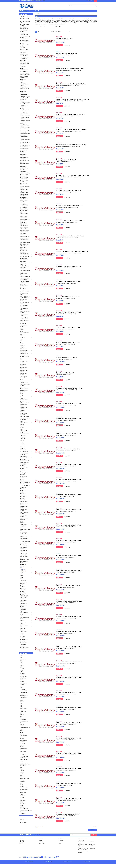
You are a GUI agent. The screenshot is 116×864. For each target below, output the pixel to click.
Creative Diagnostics (23, 695)
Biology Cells (22, 347)
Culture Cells (22, 387)
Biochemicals (22, 345)
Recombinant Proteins (24, 612)
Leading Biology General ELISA (24, 110)
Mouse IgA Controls (23, 553)
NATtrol (21, 558)
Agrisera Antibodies (23, 47)
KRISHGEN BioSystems (24, 692)
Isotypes (21, 521)
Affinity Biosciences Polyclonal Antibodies (24, 34)
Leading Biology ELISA (24, 105)
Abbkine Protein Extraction (24, 238)
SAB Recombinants (23, 622)
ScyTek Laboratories (23, 735)
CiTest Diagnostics (23, 740)
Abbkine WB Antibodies (24, 253)
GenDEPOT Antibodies (24, 76)
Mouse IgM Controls (23, 556)
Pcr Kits (21, 575)
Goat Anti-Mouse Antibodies (25, 484)
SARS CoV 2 (22, 623)
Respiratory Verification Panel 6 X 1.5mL (66, 160)
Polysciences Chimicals (24, 265)
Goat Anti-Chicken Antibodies (23, 478)
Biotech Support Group (24, 756)
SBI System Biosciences (24, 721)
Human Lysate (22, 498)
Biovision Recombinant (24, 353)
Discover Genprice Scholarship (83, 849)
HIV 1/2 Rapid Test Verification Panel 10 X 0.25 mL (68, 190)
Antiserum (22, 340)
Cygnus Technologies (23, 748)
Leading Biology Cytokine (24, 97)
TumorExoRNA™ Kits (23, 639)
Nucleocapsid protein (23, 561)
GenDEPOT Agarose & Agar (24, 74)
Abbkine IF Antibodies (24, 227)
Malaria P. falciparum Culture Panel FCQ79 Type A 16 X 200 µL (71, 144)
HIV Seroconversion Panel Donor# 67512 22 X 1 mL (69, 723)
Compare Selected (92, 829)
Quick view (45, 46)
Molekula (21, 710)
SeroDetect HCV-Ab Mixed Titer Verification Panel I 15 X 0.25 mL (72, 251)
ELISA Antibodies (23, 419)
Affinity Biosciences (23, 690)
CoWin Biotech (22, 800)
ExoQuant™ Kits (23, 438)
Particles (21, 572)
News (30, 10)
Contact (37, 10)
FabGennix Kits (22, 454)
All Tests (21, 331)
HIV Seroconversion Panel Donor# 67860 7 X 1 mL (68, 616)
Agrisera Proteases (23, 58)
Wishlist (40, 840)
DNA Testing (22, 398)
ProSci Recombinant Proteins (25, 186)
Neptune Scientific (23, 792)
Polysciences (22, 811)
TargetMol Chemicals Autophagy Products (23, 199)
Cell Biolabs (22, 738)
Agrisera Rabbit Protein (24, 65)
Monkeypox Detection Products (24, 309)
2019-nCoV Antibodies (24, 317)
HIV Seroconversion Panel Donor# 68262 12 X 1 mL (69, 601)
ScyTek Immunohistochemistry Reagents (24, 273)
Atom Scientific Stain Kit (24, 69)
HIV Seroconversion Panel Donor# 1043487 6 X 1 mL (69, 388)
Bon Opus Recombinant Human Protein (24, 283)
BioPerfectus (22, 807)
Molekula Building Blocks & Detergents (24, 161)
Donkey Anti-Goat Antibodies (25, 402)
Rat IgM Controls (23, 609)
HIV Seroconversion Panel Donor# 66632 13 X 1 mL (69, 540)
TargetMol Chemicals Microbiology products (24, 205)
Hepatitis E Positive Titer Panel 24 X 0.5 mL (67, 357)
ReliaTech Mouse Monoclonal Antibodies (25, 312)
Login (88, 0)
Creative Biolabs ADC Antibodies (23, 300)
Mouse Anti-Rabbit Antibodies (23, 551)
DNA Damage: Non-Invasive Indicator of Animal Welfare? (86, 846)
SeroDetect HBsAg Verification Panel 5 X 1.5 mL (68, 327)
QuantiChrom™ (22, 583)
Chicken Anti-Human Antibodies (23, 368)
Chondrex (21, 746)
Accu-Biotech (22, 781)
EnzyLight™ (22, 427)
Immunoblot (22, 504)
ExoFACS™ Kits (22, 435)
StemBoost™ (22, 630)
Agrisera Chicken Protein (24, 51)
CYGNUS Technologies (24, 390)
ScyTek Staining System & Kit (25, 276)
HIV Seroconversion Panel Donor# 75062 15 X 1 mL (69, 464)
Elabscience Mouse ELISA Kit (25, 418)
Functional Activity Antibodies (23, 464)
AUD (44, 0)
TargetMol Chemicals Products (23, 211)
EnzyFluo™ (22, 426)
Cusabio (21, 660)
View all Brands (22, 813)
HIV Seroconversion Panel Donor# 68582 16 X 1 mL (69, 586)
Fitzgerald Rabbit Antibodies (25, 296)
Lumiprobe (22, 733)
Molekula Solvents (23, 171)
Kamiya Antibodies (23, 524)
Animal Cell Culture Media (24, 332)
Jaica (21, 762)
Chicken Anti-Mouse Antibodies (23, 371)
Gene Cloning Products (24, 473)
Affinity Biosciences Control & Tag (25, 22)
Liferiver (21, 794)
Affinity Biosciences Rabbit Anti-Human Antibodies (24, 39)
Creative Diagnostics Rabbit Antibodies (25, 385)
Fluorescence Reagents (24, 462)
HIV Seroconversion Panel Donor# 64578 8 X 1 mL (68, 692)
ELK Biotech (22, 761)
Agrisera (21, 716)
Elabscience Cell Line (23, 71)
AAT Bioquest (22, 674)
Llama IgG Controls (23, 532)
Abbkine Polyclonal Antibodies (23, 234)
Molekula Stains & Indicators (25, 172)
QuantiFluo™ (22, 585)
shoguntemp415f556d (24, 191)
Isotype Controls (23, 519)
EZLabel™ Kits (22, 446)
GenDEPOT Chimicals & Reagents (24, 81)
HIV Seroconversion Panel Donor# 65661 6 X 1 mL (68, 783)
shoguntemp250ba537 (24, 189)
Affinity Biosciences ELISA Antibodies (24, 25)
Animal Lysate (22, 334)
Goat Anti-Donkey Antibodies (25, 480)
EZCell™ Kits (22, 443)
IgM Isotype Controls (23, 503)
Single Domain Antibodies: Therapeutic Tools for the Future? (87, 843)
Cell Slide (21, 359)
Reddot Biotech (22, 702)
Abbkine (21, 700)
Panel (21, 567)
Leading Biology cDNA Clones (25, 96)
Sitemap (29, 862)
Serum (21, 626)
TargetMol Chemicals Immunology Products (24, 202)
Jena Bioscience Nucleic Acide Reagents (24, 260)
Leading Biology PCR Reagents (23, 122)
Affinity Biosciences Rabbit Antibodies (24, 42)
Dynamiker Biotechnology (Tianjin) (26, 810)
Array (21, 342)
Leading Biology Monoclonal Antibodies (25, 118)
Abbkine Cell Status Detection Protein (23, 222)
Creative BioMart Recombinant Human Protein (25, 289)
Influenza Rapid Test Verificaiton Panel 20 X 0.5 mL (68, 266)
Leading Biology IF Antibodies (25, 115)
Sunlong (21, 706)
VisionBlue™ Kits (23, 644)
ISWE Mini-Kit (22, 522)
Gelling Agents (22, 469)
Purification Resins (23, 582)
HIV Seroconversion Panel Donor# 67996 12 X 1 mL (69, 647)
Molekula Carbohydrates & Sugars (24, 164)
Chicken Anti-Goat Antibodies (23, 365)
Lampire (21, 729)
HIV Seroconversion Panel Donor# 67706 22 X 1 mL (69, 677)
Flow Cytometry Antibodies (25, 460)
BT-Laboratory (22, 673)
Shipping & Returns (42, 843)
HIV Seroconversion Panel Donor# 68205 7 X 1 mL (68, 631)
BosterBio (22, 684)
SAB (21, 657)
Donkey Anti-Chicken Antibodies (23, 400)
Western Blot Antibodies (24, 647)
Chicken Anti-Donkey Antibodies (23, 362)
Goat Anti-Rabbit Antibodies (25, 485)
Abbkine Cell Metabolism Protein (24, 214)
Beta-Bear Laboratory (24, 808)
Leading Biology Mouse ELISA (25, 120)
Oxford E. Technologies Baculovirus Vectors (24, 178)
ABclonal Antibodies (23, 279)
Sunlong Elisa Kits (23, 631)
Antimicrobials (22, 337)
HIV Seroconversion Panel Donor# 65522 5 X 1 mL (68, 799)
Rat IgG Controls (23, 607)
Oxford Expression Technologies (25, 764)
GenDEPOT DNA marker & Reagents (24, 84)
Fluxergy (21, 784)
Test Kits (21, 634)
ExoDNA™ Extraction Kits (24, 434)
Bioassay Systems (23, 751)
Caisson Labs (22, 743)
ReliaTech (21, 725)
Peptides (21, 577)
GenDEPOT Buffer (23, 79)
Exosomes (22, 440)
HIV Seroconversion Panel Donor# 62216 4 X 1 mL (68, 525)
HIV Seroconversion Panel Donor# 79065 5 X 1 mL (68, 479)
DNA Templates (22, 649)
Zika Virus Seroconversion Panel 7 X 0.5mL (66, 53)
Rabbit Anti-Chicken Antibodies (23, 590)
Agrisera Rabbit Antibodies (24, 61)
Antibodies (22, 336)
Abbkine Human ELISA (24, 225)
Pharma (21, 578)
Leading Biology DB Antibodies (23, 100)
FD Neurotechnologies (24, 759)
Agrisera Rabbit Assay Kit (24, 63)
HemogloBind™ (22, 490)
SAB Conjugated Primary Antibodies (24, 618)
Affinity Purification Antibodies (23, 326)
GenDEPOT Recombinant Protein (24, 89)
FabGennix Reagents (23, 456)
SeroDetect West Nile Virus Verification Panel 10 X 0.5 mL (70, 221)
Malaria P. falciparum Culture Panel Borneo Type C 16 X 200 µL (71, 68)
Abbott (21, 775)
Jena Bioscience (23, 711)
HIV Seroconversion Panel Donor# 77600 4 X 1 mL (68, 418)
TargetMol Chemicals (23, 789)
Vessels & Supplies (23, 642)
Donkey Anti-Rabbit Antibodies (23, 411)
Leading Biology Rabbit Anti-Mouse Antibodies (25, 131)
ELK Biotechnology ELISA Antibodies (24, 303)
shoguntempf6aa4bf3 (24, 194)
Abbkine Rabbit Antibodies (24, 244)
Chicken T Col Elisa (23, 376)
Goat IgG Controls (23, 487)
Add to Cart (59, 45)
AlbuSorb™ (22, 328)
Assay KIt (21, 68)
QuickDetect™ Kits (23, 588)
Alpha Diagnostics (23, 708)
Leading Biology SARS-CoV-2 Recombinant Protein (25, 146)
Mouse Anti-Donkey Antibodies (23, 543)
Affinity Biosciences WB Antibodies (24, 45)
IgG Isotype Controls (23, 501)
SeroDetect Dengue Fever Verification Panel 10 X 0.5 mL (70, 205)
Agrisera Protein (23, 60)
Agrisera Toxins (22, 66)
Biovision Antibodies (23, 350)
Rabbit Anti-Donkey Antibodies (23, 593)
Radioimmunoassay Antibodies (23, 605)
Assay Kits (22, 344)
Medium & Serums (23, 536)
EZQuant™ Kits (22, 448)
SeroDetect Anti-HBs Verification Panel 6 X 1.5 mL (68, 312)
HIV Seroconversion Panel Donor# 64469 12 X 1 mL (69, 662)
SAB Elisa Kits (22, 620)
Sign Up (92, 0)
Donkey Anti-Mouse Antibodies (23, 408)
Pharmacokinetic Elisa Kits (24, 314)
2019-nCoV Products (23, 318)
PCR (21, 574)
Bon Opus (21, 718)
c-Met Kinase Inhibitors (24, 355)
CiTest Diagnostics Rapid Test (24, 286)
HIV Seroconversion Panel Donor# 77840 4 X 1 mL (68, 434)
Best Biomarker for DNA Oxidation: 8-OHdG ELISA (86, 844)
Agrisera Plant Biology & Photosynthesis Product (24, 56)
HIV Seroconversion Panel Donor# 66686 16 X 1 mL (69, 555)
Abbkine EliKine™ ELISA (24, 224)
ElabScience (22, 681)
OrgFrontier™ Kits (23, 564)
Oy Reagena (22, 772)
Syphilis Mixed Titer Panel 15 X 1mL (65, 373)
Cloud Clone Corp (23, 682)
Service (21, 187)
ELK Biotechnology (23, 676)
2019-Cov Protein (23, 315)
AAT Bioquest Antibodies (24, 278)
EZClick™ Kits (22, 445)
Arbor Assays (22, 741)
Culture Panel (23, 569)
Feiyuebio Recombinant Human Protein (24, 458)
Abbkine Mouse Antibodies (24, 230)
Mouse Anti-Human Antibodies (23, 548)
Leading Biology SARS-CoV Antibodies (25, 143)
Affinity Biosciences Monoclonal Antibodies (24, 28)
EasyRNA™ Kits (22, 414)
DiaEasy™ (21, 395)
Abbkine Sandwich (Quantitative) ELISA (23, 249)
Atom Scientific (23, 757)
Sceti (21, 713)
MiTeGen (21, 722)
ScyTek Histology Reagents (25, 270)
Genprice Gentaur (23, 765)
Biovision (21, 694)
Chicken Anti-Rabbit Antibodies (23, 374)
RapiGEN (21, 783)
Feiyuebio (21, 665)
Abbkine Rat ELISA (23, 245)
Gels (21, 471)
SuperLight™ (22, 633)
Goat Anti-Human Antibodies (25, 482)
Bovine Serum (80, 852)
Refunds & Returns (68, 861)
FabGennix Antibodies (24, 451)
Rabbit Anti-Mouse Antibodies (23, 601)
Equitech (21, 749)
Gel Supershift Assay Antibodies (23, 467)
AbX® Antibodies (23, 323)
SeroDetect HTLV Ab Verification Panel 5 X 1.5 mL (68, 281)
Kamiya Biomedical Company (25, 727)
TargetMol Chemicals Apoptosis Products (23, 196)
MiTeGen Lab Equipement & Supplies (25, 263)
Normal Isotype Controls (24, 559)
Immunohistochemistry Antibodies (24, 513)
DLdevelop (22, 679)
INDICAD (21, 802)
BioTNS (21, 799)
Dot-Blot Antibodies (23, 413)
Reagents (21, 611)
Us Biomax (22, 724)
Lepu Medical (22, 776)
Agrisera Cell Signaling (24, 49)
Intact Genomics (23, 773)
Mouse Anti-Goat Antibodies (25, 545)
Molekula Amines (23, 152)
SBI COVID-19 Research (24, 625)
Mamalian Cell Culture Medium (24, 534)
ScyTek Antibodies (23, 267)
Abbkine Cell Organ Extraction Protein (23, 217)
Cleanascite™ (22, 377)
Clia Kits (21, 379)
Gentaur (21, 732)
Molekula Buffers (23, 159)
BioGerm (21, 805)
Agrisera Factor (22, 52)
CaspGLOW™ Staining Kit (24, 356)
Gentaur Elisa (22, 474)
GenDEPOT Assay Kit (23, 77)
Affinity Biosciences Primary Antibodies (25, 36)
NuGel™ (21, 562)
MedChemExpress (23, 697)
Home (36, 13)
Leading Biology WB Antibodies (23, 150)
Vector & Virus (22, 641)
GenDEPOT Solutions (23, 93)
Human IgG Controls (23, 496)
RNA (21, 615)
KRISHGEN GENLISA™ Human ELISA (25, 530)
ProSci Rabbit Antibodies (24, 281)
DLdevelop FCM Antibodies (24, 291)
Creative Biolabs (23, 659)
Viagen (21, 769)
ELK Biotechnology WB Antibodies (24, 306)
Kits (20, 527)
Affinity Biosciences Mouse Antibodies (25, 31)
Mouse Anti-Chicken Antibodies (23, 539)
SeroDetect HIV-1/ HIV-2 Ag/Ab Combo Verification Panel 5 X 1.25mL (73, 175)
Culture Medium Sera (23, 388)
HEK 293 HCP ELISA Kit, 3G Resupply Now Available (86, 848)
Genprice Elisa (22, 770)
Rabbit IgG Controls (23, 603)
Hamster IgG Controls (24, 488)
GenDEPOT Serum (23, 91)
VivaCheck (22, 797)
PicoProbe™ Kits (23, 580)
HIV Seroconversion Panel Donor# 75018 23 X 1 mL (69, 494)
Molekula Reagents (23, 169)
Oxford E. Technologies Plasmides (24, 184)
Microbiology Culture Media (25, 541)
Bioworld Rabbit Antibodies (25, 256)
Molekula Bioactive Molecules (23, 155)
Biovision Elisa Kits (23, 351)
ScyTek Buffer (22, 269)
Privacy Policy (87, 861)
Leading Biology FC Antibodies (23, 107)
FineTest (21, 670)
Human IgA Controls (23, 495)
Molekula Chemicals (23, 166)
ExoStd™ (21, 441)
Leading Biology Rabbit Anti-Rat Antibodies (25, 134)
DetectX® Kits (22, 391)
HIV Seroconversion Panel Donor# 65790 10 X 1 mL (69, 768)
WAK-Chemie (22, 795)
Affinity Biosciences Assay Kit (24, 19)
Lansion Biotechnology (24, 787)
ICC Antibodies (22, 499)
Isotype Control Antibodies (24, 518)
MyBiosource (22, 791)
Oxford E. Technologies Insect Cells (24, 181)
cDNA (21, 358)
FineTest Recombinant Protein (24, 294)
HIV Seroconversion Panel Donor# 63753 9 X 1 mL (68, 510)
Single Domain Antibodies (24, 297)
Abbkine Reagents (23, 247)
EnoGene (21, 655)
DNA (21, 396)
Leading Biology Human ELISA (24, 113)
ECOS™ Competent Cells (24, 416)
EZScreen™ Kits (22, 449)
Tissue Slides (22, 636)
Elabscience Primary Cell (24, 73)
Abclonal (21, 687)
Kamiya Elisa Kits (23, 526)
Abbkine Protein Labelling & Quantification (25, 240)
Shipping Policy (48, 861)
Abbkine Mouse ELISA (24, 231)
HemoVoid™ (22, 491)
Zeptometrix (22, 745)
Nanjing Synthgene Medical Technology (24, 779)
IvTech (21, 767)
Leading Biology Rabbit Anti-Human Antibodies (25, 128)
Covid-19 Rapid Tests (23, 382)
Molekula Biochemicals (24, 157)
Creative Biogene (23, 803)
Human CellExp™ (23, 493)
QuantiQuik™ (22, 586)
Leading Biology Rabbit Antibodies (24, 137)
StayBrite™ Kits (22, 628)
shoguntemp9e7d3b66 (24, 192)
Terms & (29, 861)
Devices (21, 393)
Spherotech (22, 737)
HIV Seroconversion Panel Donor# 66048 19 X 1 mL (69, 570)
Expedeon (22, 753)
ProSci (21, 662)
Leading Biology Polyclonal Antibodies (24, 125)
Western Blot (22, 645)
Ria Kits (21, 614)
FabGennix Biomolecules (24, 453)
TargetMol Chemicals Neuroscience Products (24, 208)
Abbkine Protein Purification (25, 242)
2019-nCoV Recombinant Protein (24, 321)
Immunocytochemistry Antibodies (24, 507)
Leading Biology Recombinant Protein (25, 140)
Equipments (22, 432)
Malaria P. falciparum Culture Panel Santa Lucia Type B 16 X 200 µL (72, 99)
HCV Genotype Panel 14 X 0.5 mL (64, 38)
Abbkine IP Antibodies (24, 228)
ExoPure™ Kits (22, 437)
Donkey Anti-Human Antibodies (23, 405)
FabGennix (22, 705)
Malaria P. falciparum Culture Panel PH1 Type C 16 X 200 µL (70, 84)
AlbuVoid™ (22, 329)
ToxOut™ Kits (22, 637)
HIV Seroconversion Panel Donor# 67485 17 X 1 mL (69, 707)
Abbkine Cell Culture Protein (25, 16)
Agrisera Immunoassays (24, 54)
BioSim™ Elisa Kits (23, 348)
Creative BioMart (23, 719)
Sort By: (52, 31)
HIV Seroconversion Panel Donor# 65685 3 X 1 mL (68, 738)
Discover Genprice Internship (83, 851)
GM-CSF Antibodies (23, 476)
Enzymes (21, 429)
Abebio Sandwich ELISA (24, 255)
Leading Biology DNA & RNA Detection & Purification (25, 103)
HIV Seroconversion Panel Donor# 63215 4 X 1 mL (68, 449)
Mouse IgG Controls (23, 554)
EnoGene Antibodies (23, 422)
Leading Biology (23, 678)
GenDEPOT (22, 730)
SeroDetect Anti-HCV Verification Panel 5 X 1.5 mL (68, 297)
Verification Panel (24, 570)
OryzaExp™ (22, 566)
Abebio (21, 703)
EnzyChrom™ (22, 424)
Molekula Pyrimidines (23, 168)
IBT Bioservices (22, 754)
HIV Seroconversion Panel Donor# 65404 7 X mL (68, 814)
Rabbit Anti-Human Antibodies (23, 598)
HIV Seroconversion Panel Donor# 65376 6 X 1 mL (68, 403)
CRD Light (22, 786)
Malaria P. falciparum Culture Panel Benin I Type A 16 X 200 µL (71, 129)
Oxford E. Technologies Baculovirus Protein (24, 175)
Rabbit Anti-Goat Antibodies (25, 595)
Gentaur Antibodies (23, 258)
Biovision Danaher (81, 840)
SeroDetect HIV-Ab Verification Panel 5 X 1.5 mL (68, 342)
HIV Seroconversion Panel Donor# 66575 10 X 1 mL (69, 753)
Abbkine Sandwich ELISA (24, 252)
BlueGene (21, 698)
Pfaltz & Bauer (22, 689)
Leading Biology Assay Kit (24, 94)
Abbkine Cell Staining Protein (25, 219)
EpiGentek (22, 671)
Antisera (21, 339)
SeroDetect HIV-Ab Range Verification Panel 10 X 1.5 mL (70, 236)
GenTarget (22, 714)
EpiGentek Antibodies (24, 430)
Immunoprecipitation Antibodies (23, 516)
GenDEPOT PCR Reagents (24, 86)
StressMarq (22, 668)
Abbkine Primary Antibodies (25, 236)
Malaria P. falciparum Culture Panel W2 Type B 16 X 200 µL (70, 114)
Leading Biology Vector (24, 148)
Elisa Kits (21, 421)
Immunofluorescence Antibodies (23, 510)
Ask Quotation (23, 10)
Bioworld (21, 686)
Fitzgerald (22, 663)
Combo (21, 381)
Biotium (21, 667)
